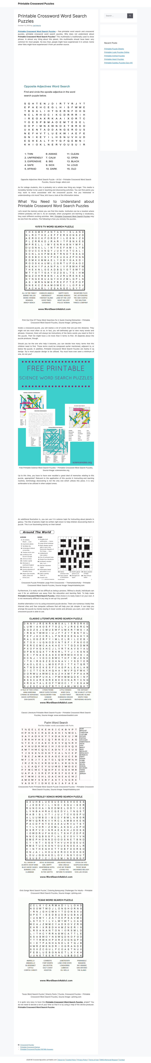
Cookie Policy (71, 1060)
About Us (61, 1060)
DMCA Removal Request (109, 1060)
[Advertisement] (56, 63)
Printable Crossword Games (30, 1047)
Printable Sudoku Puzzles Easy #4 (118, 63)
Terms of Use (94, 1060)
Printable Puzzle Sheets (114, 49)
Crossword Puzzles (27, 1045)
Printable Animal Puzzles (114, 56)
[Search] (130, 15)
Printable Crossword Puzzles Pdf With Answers (36, 1049)
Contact (122, 1060)
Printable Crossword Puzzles (36, 3)
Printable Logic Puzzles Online (116, 52)
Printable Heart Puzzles (114, 59)
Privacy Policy (82, 1060)
